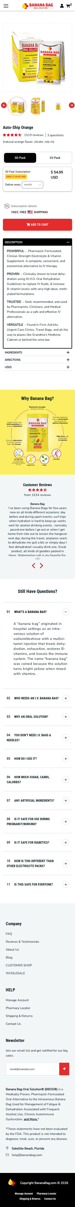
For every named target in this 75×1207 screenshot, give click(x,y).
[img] (37, 489)
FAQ (9, 934)
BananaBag (42, 1183)
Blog (9, 957)
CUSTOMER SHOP (19, 965)
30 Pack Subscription (18, 174)
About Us (12, 949)
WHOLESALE (15, 973)
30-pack (20, 158)
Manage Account (17, 1000)
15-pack (54, 158)
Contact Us (13, 1024)
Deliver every (13, 184)
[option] (37, 57)
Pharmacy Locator (18, 1008)
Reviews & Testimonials (22, 942)
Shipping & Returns (19, 1016)
